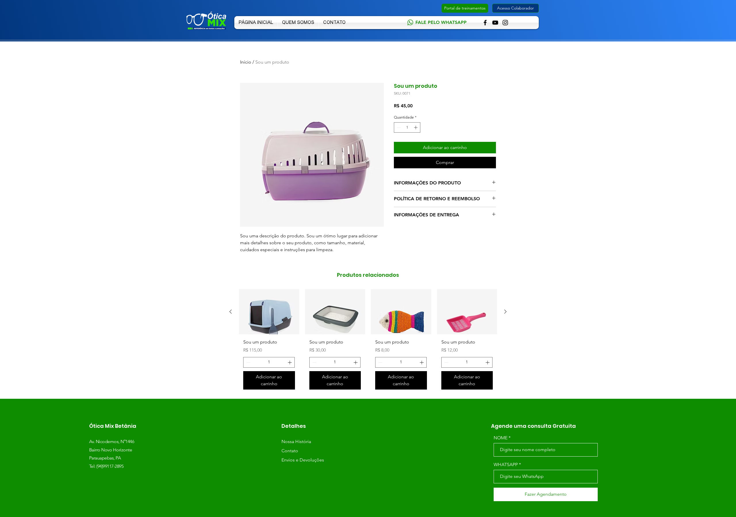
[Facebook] (485, 22)
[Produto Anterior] (230, 311)
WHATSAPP (506, 464)
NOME (500, 438)
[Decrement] (398, 127)
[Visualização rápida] (269, 311)
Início (245, 62)
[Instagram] (505, 22)
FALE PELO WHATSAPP (441, 22)
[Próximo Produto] (505, 311)
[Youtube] (495, 22)
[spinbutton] (407, 127)
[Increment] (416, 127)
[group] (368, 341)
